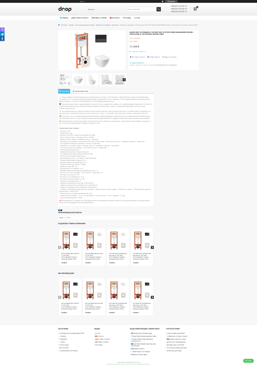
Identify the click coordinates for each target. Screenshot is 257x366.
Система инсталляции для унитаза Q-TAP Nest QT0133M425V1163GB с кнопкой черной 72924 (142, 256)
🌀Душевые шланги (137, 349)
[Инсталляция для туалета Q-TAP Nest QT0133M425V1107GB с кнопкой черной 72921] (70, 241)
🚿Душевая (63, 339)
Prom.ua (137, 362)
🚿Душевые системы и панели (177, 336)
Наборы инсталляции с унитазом (107, 25)
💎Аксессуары (64, 345)
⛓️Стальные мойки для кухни (177, 348)
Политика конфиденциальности (140, 364)
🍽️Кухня (62, 342)
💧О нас (137, 18)
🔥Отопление (64, 348)
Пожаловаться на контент (122, 364)
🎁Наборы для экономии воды (141, 333)
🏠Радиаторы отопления (175, 345)
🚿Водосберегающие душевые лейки (143, 336)
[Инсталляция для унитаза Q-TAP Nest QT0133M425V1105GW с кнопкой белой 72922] (94, 241)
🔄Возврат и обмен (99, 18)
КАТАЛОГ (64, 25)
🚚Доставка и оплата (79, 18)
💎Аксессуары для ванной (176, 333)
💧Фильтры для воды (174, 351)
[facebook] (59, 210)
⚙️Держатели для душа (139, 354)
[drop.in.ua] (65, 9)
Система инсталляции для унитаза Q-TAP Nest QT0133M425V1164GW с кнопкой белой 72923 (118, 256)
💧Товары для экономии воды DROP (71, 333)
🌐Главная (64, 18)
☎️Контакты (115, 18)
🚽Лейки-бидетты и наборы (140, 351)
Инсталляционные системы (84, 25)
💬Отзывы (127, 18)
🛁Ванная (62, 336)
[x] (61, 210)
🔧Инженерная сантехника (68, 351)
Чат (250, 361)
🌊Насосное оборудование (176, 342)
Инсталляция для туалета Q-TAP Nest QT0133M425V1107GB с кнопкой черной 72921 (70, 256)
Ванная (71, 25)
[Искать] (159, 9)
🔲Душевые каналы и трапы (176, 339)
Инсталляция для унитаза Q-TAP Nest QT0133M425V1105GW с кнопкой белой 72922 (94, 256)
